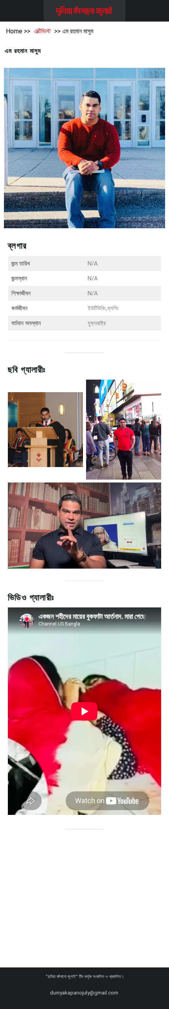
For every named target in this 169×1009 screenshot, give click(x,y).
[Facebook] (26, 993)
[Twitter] (40, 993)
